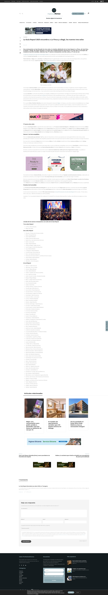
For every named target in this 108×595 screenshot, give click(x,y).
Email (44, 519)
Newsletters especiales (83, 22)
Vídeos (56, 22)
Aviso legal (18, 1)
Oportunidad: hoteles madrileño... (79, 561)
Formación (46, 22)
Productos (22, 22)
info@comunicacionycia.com (63, 534)
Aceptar (70, 592)
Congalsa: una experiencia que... (79, 568)
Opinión (70, 22)
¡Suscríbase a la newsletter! (78, 13)
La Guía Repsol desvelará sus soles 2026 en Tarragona (33, 486)
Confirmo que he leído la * (53, 576)
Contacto (41, 1)
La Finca (44, 95)
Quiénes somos (7, 1)
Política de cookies (25, 1)
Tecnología (40, 22)
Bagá (59, 103)
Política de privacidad (34, 1)
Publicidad (13, 1)
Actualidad (28, 22)
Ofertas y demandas (62, 22)
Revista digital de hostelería (54, 18)
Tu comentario (24, 508)
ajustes (37, 593)
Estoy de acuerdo (25, 528)
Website (66, 519)
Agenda (51, 22)
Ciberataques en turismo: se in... (79, 576)
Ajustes (77, 592)
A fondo (34, 22)
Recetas (74, 22)
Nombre (23, 519)
